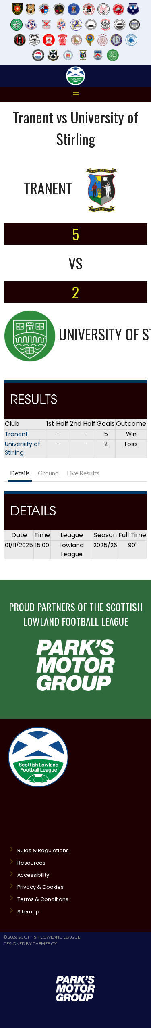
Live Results (83, 473)
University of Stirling (22, 448)
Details (20, 473)
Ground (48, 473)
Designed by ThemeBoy (30, 943)
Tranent (16, 434)
